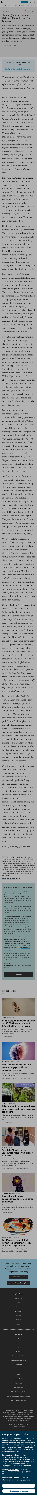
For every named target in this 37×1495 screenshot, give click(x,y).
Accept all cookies (19, 1486)
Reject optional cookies (19, 1491)
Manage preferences (10, 1478)
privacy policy (13, 1469)
